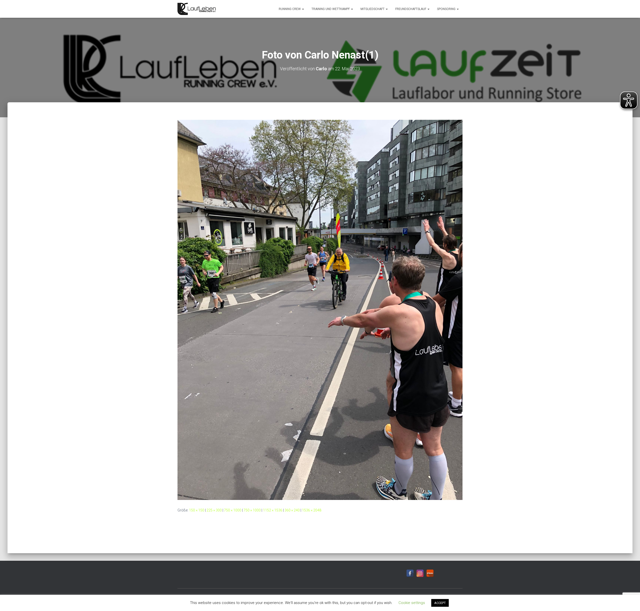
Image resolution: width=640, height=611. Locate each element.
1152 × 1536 (272, 510)
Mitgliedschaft (372, 9)
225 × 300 (214, 510)
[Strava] (430, 573)
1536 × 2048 (311, 510)
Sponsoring (446, 9)
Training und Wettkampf (331, 9)
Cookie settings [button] (411, 602)
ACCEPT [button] (440, 603)
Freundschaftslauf (411, 9)
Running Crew (290, 9)
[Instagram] (420, 573)
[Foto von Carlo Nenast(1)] (320, 310)
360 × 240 (292, 510)
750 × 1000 (232, 510)
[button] (303, 9)
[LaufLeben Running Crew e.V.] (197, 9)
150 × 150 (196, 510)
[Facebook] (410, 573)
